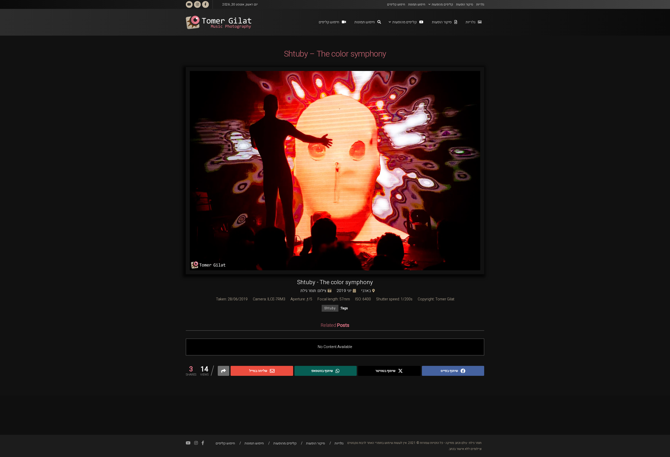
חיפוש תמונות (416, 4)
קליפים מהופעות (442, 4)
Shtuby (330, 308)
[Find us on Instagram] (197, 4)
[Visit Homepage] (218, 22)
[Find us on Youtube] (189, 4)
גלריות (480, 4)
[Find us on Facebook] (205, 4)
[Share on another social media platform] (223, 371)
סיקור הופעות (464, 4)
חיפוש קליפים (396, 4)
